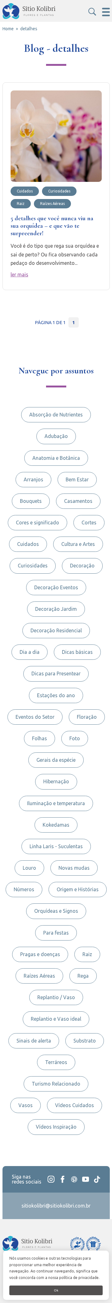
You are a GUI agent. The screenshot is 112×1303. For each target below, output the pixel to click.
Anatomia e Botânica (56, 458)
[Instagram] (51, 1179)
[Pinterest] (74, 1179)
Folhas (39, 738)
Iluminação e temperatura (56, 803)
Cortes (89, 522)
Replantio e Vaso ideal (56, 1019)
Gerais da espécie (56, 760)
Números (24, 889)
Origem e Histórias (78, 889)
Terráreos (56, 1062)
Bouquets (31, 501)
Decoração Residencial (56, 630)
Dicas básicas (77, 652)
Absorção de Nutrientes (56, 414)
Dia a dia (30, 652)
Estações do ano (56, 695)
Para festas (56, 933)
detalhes (28, 28)
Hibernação (56, 781)
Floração (87, 717)
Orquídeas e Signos (56, 911)
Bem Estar (77, 479)
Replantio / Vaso (56, 997)
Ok (56, 1290)
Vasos (25, 1105)
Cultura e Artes (78, 544)
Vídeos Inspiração (56, 1127)
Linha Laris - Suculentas (56, 846)
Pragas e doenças (40, 954)
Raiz (87, 954)
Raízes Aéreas (39, 976)
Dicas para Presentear (56, 673)
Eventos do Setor (35, 717)
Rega (83, 976)
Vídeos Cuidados (74, 1105)
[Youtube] (85, 1179)
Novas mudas (74, 868)
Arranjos (33, 479)
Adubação (56, 436)
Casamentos (78, 501)
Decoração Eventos (56, 587)
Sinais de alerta (33, 1040)
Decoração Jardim (56, 609)
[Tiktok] (97, 1179)
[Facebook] (62, 1179)
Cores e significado (37, 522)
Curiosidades (33, 565)
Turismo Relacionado (56, 1084)
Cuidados (28, 544)
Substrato (84, 1040)
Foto (74, 738)
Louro (29, 868)
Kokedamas (56, 825)
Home (8, 28)
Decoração (82, 565)
